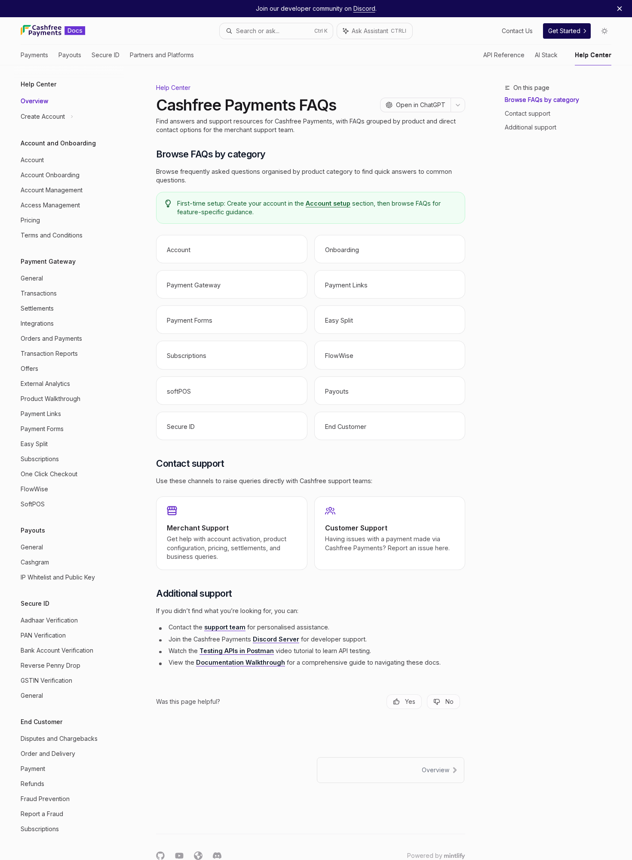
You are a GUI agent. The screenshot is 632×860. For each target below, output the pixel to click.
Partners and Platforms (162, 55)
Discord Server (276, 639)
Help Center (593, 55)
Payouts (69, 55)
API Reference (504, 55)
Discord (364, 8)
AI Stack (546, 55)
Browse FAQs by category (542, 99)
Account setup (328, 203)
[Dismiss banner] (619, 8)
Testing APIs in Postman (236, 650)
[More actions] (458, 105)
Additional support (530, 127)
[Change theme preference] (604, 31)
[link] (231, 249)
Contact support (527, 113)
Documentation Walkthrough (240, 662)
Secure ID (106, 55)
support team (224, 627)
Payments (34, 55)
